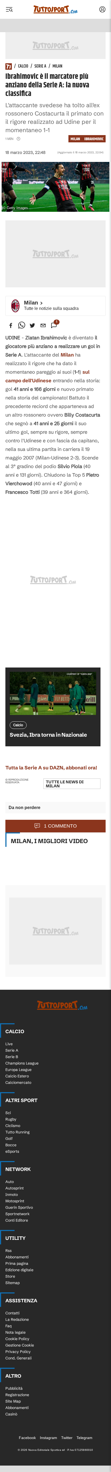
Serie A (40, 66)
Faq (8, 1325)
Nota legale (15, 1332)
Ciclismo (12, 1125)
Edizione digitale (19, 1269)
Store (10, 1276)
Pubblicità (14, 1388)
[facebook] (10, 325)
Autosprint (14, 1188)
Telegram (84, 1438)
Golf (9, 1138)
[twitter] (32, 325)
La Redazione (17, 1319)
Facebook (27, 1438)
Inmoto (11, 1194)
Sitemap (12, 1282)
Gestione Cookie (19, 1345)
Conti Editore (16, 1220)
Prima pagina (16, 1263)
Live (9, 1043)
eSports (12, 1151)
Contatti (12, 1313)
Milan (57, 66)
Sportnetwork (17, 1213)
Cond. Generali (18, 1358)
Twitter (66, 1438)
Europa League (18, 1069)
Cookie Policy (17, 1338)
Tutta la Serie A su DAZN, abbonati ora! (51, 768)
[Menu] (9, 9)
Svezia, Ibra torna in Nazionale (48, 734)
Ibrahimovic (93, 139)
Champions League (22, 1063)
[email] (43, 325)
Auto (9, 1181)
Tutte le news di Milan (65, 783)
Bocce (10, 1145)
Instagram (48, 1438)
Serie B (11, 1056)
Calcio (23, 66)
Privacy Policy (18, 1351)
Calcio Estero (17, 1076)
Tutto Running (17, 1132)
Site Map (13, 1401)
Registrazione (17, 1394)
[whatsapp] (21, 325)
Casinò (11, 1414)
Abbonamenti (17, 1257)
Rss (8, 1250)
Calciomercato (18, 1082)
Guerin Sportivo (19, 1207)
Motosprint (14, 1201)
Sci (8, 1112)
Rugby (10, 1119)
